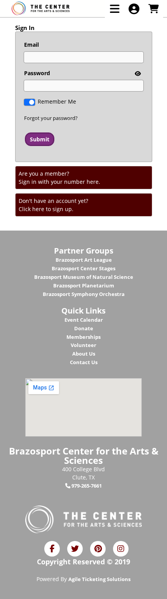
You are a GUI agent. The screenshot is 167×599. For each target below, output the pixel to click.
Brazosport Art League (84, 259)
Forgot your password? (51, 118)
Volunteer (83, 345)
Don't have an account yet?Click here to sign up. (53, 205)
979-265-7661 (86, 485)
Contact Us (83, 362)
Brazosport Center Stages (83, 268)
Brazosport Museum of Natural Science (83, 276)
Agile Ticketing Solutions (99, 579)
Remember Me (57, 101)
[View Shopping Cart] (153, 9)
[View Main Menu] (114, 9)
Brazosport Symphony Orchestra (84, 294)
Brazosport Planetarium (83, 285)
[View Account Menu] (134, 9)
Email (31, 44)
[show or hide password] (137, 73)
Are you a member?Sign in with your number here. (59, 177)
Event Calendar (83, 319)
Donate (83, 328)
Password (37, 73)
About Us (83, 353)
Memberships (83, 336)
